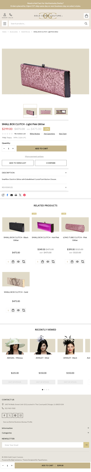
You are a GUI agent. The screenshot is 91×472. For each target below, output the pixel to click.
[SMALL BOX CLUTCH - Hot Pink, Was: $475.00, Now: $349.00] (45, 223)
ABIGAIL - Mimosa (15, 358)
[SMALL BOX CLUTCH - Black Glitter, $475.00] (16, 223)
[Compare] (23, 261)
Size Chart (63, 134)
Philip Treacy (7, 138)
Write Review (35, 134)
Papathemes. (43, 460)
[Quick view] (18, 261)
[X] (20, 195)
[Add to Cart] (13, 261)
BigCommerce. (16, 460)
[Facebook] (7, 195)
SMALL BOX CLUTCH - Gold (16, 292)
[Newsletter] (86, 445)
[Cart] (86, 15)
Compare (50, 163)
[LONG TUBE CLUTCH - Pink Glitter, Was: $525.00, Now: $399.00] (75, 223)
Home (4, 32)
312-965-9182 (10, 408)
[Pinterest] (24, 195)
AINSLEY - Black (70, 358)
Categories (7, 433)
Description (8, 172)
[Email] (11, 195)
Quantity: (6, 143)
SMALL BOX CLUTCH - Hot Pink (45, 237)
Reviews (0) (7, 187)
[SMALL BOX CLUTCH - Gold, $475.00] (16, 278)
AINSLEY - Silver (42, 358)
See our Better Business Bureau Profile (17, 422)
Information (7, 428)
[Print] (16, 195)
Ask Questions (49, 134)
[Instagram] (20, 415)
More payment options (34, 156)
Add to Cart (41, 148)
